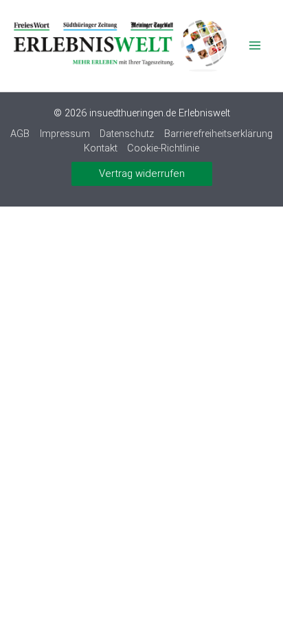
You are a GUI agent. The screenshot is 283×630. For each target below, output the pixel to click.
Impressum (65, 133)
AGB (20, 133)
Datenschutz (127, 133)
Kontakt (100, 148)
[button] (141, 174)
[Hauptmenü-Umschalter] (254, 45)
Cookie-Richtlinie (163, 148)
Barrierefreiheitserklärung (218, 133)
